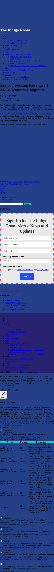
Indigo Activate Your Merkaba (17, 79)
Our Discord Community (15, 63)
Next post (9, 199)
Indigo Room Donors (18, 43)
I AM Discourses (15, 182)
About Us (9, 38)
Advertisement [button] (6, 550)
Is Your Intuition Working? (15, 305)
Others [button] (2, 561)
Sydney (10, 98)
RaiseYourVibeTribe (8, 184)
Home (7, 36)
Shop (7, 52)
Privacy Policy (11, 72)
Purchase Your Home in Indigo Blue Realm (27, 61)
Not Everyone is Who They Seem (18, 309)
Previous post (10, 197)
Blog (7, 47)
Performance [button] (5, 527)
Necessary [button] (4, 428)
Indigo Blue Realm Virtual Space (18, 54)
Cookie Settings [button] (7, 390)
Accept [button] (17, 390)
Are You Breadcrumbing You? (17, 307)
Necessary (7, 430)
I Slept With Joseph (12, 300)
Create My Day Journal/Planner (17, 77)
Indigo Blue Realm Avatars (21, 56)
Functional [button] (4, 515)
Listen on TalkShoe (10, 291)
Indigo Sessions (11, 45)
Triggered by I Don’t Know (16, 303)
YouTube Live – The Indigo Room (19, 70)
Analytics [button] (4, 538)
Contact (8, 75)
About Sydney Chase (18, 41)
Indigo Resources (12, 50)
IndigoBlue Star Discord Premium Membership (28, 66)
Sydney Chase (23, 184)
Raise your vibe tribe (31, 182)
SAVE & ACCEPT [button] (7, 571)
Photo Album (15, 59)
